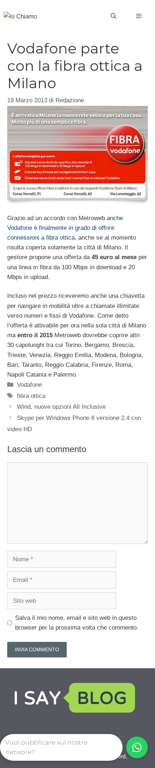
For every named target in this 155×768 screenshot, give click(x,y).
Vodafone (29, 384)
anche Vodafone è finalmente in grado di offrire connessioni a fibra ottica (65, 228)
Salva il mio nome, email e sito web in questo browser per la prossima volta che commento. (76, 622)
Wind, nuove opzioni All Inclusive (61, 406)
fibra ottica (31, 395)
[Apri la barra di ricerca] (113, 16)
